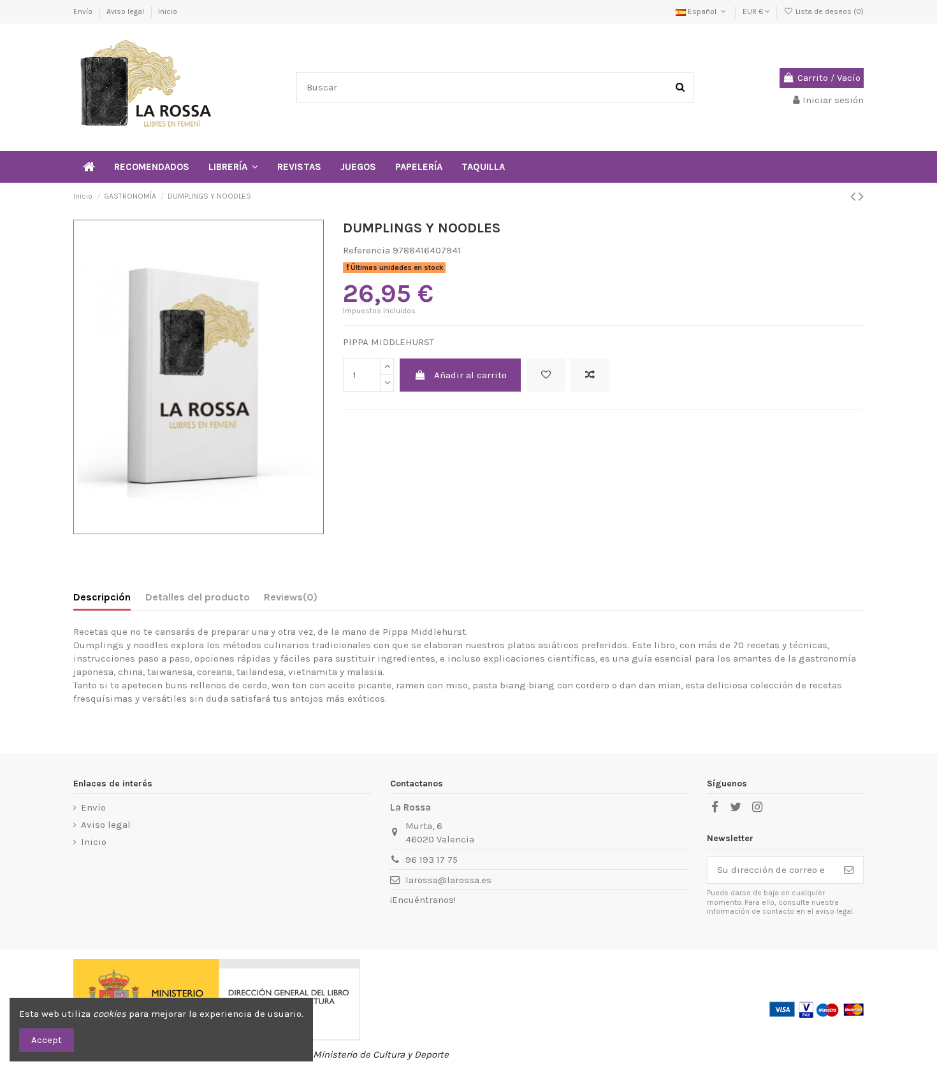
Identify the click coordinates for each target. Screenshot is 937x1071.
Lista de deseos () (829, 11)
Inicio (167, 11)
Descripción (102, 597)
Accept (46, 1040)
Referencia (366, 250)
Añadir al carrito (470, 375)
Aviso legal (126, 11)
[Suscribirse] (848, 870)
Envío (83, 11)
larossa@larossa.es (448, 880)
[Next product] (861, 196)
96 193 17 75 (431, 859)
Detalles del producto (197, 597)
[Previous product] (854, 196)
